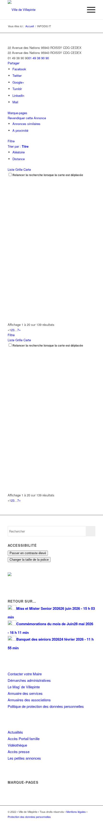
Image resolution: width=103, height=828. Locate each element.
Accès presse (18, 751)
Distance (18, 159)
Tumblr (17, 88)
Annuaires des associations (29, 699)
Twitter (17, 75)
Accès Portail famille (24, 738)
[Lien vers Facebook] (77, 822)
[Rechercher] (77, 9)
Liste (11, 169)
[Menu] (88, 9)
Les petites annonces (24, 758)
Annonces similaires (26, 123)
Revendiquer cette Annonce (27, 118)
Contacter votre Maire (25, 673)
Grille (19, 169)
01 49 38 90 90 (38, 58)
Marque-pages (17, 113)
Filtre (11, 141)
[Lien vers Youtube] (91, 822)
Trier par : (18, 146)
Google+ (18, 82)
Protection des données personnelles (29, 817)
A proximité (20, 130)
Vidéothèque (17, 745)
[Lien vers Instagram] (84, 822)
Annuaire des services (25, 693)
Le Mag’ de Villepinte (24, 686)
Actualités (15, 732)
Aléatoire (18, 152)
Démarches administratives (29, 680)
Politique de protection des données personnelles (46, 706)
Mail (15, 102)
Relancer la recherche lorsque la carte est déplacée (47, 175)
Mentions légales (76, 812)
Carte (27, 169)
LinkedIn (18, 95)
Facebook (19, 69)
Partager (13, 63)
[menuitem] (77, 9)
